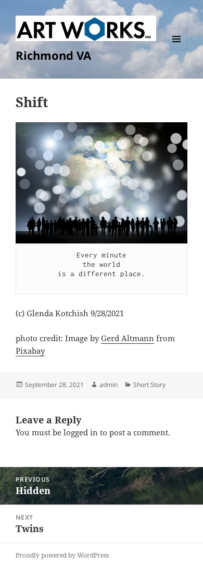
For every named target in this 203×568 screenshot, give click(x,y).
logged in (81, 432)
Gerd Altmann (127, 338)
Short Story (149, 384)
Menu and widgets (176, 49)
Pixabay (30, 350)
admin (108, 384)
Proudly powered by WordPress (62, 555)
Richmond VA (53, 55)
